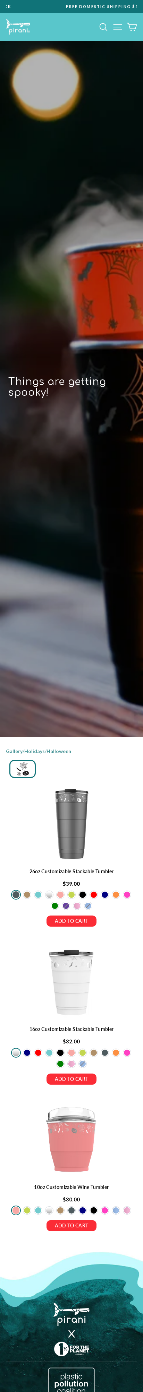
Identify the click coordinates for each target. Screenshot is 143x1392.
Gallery (14, 751)
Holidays (34, 751)
